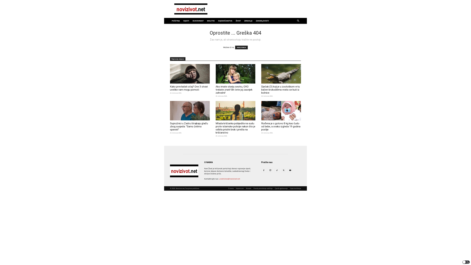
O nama (231, 188)
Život (238, 21)
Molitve (211, 21)
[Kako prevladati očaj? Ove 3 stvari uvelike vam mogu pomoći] (190, 74)
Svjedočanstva (225, 21)
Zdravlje (248, 21)
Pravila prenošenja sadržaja (263, 188)
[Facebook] (263, 170)
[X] (283, 170)
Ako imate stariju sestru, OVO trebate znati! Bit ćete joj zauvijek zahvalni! (234, 89)
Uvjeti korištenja (295, 188)
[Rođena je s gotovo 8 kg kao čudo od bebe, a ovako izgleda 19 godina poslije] (281, 110)
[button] (298, 21)
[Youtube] (290, 170)
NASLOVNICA (241, 47)
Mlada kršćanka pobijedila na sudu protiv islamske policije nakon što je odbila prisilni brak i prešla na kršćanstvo (235, 128)
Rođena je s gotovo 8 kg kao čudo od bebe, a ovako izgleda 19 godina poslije (280, 126)
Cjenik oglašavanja (281, 188)
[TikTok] (277, 170)
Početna (176, 21)
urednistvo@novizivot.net (229, 179)
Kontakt (248, 188)
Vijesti (186, 21)
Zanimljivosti (262, 21)
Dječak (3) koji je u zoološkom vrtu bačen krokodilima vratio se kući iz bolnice (280, 89)
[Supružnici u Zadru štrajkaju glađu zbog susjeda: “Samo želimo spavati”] (190, 110)
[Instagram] (270, 170)
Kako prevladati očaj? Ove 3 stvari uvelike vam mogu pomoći (189, 88)
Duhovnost (198, 21)
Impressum (240, 188)
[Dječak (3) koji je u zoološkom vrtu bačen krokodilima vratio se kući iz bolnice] (281, 74)
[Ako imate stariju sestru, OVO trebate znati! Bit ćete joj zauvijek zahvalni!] (235, 74)
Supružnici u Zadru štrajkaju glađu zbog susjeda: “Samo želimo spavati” (189, 126)
